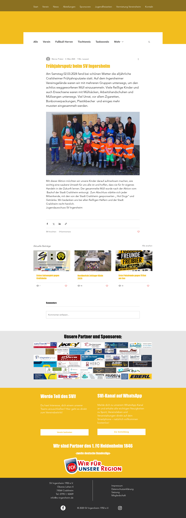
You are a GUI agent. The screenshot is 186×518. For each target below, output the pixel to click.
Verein (46, 41)
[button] (149, 42)
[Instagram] (120, 507)
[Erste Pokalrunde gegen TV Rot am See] (134, 260)
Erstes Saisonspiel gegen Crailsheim (47, 277)
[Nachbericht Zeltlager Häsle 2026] (93, 260)
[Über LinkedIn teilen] (59, 224)
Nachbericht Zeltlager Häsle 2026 (90, 277)
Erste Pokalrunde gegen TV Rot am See (132, 277)
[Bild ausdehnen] (93, 143)
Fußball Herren (64, 41)
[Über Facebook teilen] (47, 224)
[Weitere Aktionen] (138, 58)
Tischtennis (84, 41)
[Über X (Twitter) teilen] (53, 224)
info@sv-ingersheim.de (62, 497)
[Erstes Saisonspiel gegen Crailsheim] (51, 260)
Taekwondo (102, 41)
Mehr (117, 41)
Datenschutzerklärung (122, 489)
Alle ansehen (147, 246)
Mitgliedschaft (118, 495)
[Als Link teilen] (66, 224)
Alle (35, 41)
